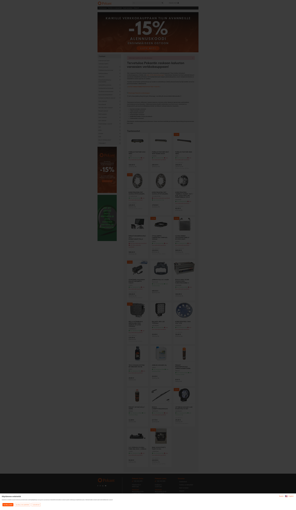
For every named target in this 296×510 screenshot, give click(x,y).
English (291, 496)
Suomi (281, 496)
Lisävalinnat (36, 504)
